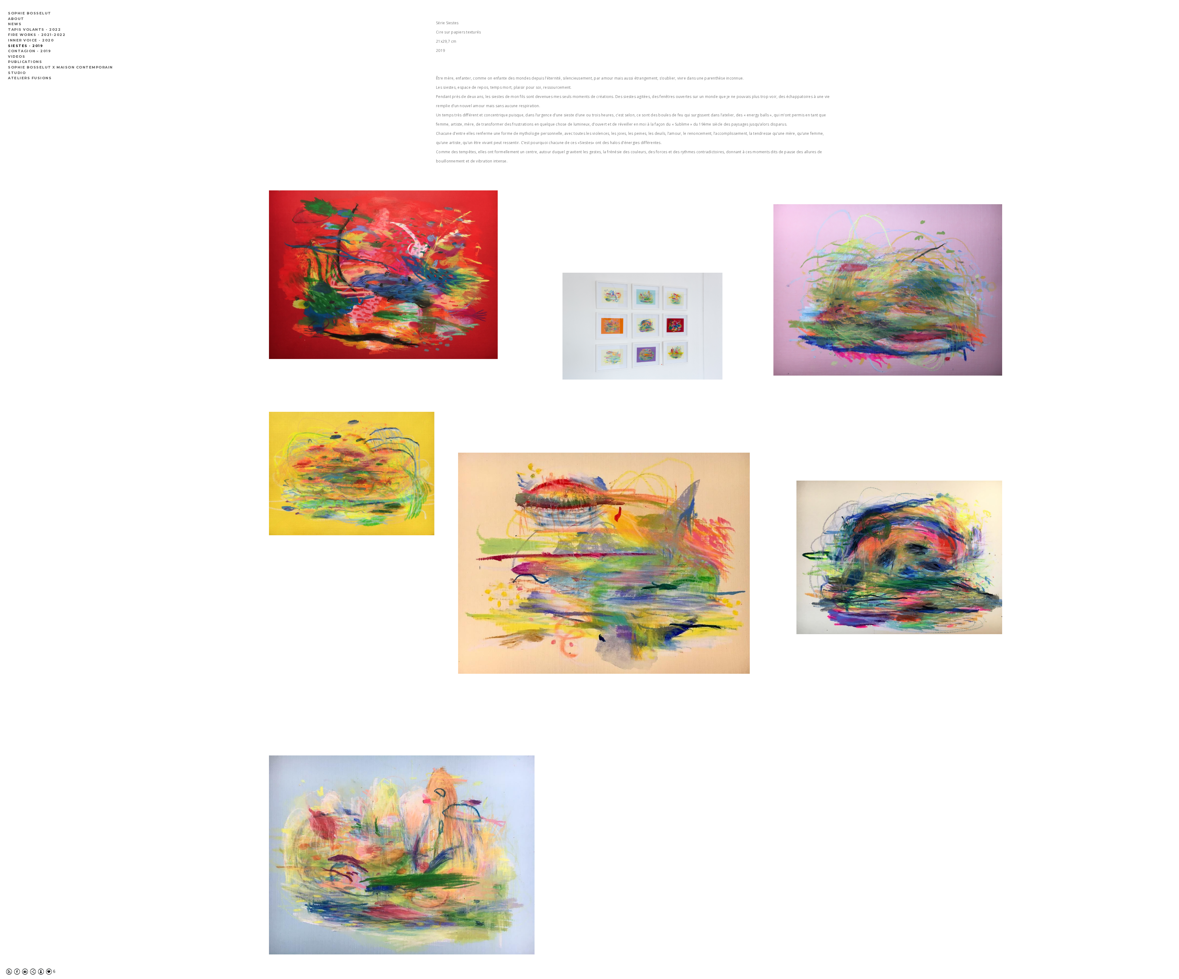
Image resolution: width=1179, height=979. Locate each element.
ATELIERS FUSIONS (30, 78)
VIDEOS (16, 56)
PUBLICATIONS (25, 62)
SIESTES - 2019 (25, 46)
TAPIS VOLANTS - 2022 (34, 29)
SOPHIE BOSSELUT (29, 13)
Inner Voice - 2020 (31, 40)
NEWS (14, 24)
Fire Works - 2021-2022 (36, 35)
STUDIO (17, 73)
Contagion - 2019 (29, 51)
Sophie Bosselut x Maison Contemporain (60, 67)
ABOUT (16, 19)
